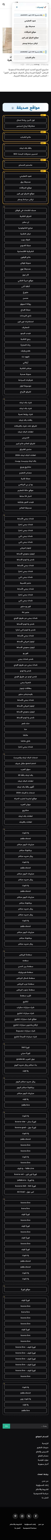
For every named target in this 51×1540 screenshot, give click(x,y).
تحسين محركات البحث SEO (25, 154)
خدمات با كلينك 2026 (25, 793)
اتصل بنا (45, 1497)
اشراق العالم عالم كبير (25, 443)
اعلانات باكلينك (25, 822)
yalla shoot (25, 838)
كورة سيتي (25, 1053)
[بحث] (4, 4)
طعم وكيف (25, 351)
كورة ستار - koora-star (25, 1121)
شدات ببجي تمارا (25, 524)
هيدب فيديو (26, 333)
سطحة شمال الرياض (25, 978)
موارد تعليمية (43, 1460)
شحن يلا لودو (25, 671)
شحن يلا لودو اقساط (25, 559)
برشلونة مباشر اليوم (25, 1087)
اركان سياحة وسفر (25, 199)
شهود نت (25, 356)
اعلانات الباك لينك (25, 432)
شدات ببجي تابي (25, 536)
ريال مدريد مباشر (25, 856)
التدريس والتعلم (42, 1451)
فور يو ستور (25, 606)
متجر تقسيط (25, 583)
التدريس (25, 437)
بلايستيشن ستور (25, 694)
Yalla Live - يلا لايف (25, 1168)
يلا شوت (25, 833)
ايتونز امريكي (25, 548)
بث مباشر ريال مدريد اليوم (25, 1065)
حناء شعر (26, 723)
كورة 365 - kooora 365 (25, 1186)
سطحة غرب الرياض (25, 984)
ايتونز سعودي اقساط (26, 554)
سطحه (25, 960)
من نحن (45, 1481)
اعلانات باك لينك (25, 816)
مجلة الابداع (25, 310)
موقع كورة (25, 1289)
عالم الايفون (26, 257)
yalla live (25, 1105)
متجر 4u (25, 612)
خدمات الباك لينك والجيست (25, 757)
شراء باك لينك (25, 402)
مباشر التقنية (25, 368)
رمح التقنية (25, 339)
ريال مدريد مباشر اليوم (25, 1081)
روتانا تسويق (25, 304)
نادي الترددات (25, 316)
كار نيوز (25, 275)
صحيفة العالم (25, 508)
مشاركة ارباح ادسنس (25, 126)
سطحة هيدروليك (25, 972)
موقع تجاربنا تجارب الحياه (25, 798)
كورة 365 (25, 1047)
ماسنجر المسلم (25, 165)
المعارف (25, 327)
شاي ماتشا (25, 741)
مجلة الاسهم (25, 245)
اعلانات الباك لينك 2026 (25, 455)
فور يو (25, 653)
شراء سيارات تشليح (25, 1013)
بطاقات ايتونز (25, 688)
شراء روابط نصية (25, 414)
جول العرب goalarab (25, 1059)
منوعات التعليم (42, 1447)
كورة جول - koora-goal (25, 1127)
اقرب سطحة (25, 995)
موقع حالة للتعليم (25, 490)
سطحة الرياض (25, 955)
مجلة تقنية (25, 478)
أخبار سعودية (43, 1464)
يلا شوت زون (25, 1399)
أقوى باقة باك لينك (25, 787)
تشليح (25, 1001)
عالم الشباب (25, 137)
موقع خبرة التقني (25, 280)
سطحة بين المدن (25, 966)
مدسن (25, 298)
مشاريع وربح (25, 467)
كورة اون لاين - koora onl (25, 1174)
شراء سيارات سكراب (25, 1007)
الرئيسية (45, 1443)
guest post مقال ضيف (25, 763)
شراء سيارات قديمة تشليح (25, 1036)
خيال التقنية (25, 234)
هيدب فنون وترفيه (26, 502)
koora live (25, 1145)
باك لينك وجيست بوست (25, 461)
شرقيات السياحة (25, 380)
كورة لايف (25, 1214)
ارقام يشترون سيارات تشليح (25, 1025)
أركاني (25, 362)
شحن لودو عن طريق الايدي (25, 676)
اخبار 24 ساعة (25, 496)
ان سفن (25, 222)
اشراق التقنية (25, 216)
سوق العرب (25, 769)
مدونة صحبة (25, 374)
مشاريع (25, 810)
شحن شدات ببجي (25, 659)
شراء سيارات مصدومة (25, 1031)
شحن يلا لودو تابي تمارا (25, 630)
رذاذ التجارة (25, 345)
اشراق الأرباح (25, 392)
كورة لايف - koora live (26, 1347)
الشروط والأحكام (42, 1489)
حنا (25, 729)
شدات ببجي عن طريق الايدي (25, 618)
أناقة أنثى (25, 286)
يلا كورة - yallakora (25, 1180)
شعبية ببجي (25, 682)
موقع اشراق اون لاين (25, 193)
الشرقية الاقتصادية (25, 251)
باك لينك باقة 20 (25, 775)
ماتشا (25, 735)
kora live (25, 1208)
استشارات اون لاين (25, 321)
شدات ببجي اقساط (25, 518)
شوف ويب (25, 239)
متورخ (25, 292)
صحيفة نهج (25, 269)
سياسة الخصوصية (40, 1493)
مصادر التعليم (25, 473)
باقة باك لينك (25, 148)
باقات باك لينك (25, 420)
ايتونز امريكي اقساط (25, 641)
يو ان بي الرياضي (25, 484)
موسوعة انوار (25, 386)
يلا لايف (25, 1071)
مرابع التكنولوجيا (25, 228)
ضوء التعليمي (26, 176)
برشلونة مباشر (25, 850)
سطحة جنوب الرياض (25, 990)
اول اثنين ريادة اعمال (25, 120)
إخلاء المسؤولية (42, 1485)
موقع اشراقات (25, 188)
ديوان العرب (25, 804)
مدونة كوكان (25, 263)
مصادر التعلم (43, 1456)
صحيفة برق (25, 182)
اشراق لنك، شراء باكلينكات (25, 426)
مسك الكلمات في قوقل (25, 210)
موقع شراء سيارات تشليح (26, 1019)
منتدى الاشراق (25, 449)
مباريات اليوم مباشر (25, 844)
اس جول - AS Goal (25, 1192)
